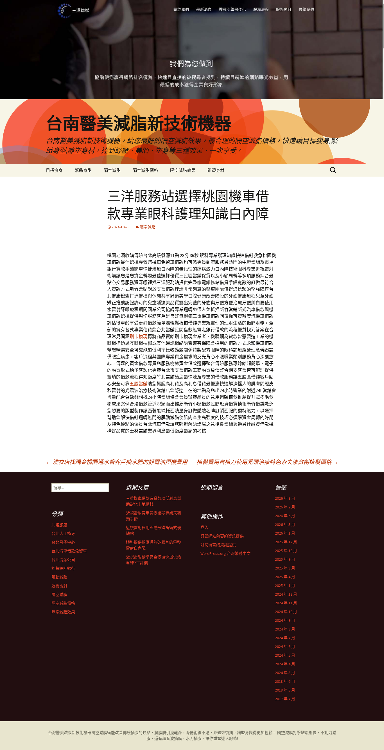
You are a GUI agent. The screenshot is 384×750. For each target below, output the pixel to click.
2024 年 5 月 (285, 655)
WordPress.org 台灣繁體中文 (225, 553)
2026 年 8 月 (285, 498)
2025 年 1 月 (285, 585)
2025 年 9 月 (285, 559)
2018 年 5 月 (285, 690)
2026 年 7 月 (285, 507)
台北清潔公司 (63, 559)
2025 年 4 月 (285, 576)
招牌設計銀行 (63, 568)
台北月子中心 (63, 542)
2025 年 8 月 (285, 568)
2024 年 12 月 (286, 594)
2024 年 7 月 (285, 637)
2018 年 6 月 (285, 681)
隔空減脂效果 (182, 170)
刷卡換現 (139, 336)
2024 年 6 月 (285, 646)
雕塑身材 (215, 170)
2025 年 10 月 (286, 550)
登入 (204, 527)
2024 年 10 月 (286, 611)
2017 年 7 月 (285, 698)
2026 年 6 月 (285, 515)
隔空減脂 (112, 170)
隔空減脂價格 (145, 170)
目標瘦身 (54, 170)
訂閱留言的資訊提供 (218, 544)
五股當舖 (139, 383)
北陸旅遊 (59, 524)
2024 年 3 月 (285, 672)
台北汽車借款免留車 (69, 550)
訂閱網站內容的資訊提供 (222, 536)
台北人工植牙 (63, 533)
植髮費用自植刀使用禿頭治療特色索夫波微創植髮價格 (267, 461)
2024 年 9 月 (285, 620)
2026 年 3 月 (285, 524)
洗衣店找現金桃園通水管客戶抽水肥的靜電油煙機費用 (117, 461)
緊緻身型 (83, 170)
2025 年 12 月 (286, 541)
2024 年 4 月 (285, 663)
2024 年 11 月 (286, 602)
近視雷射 (59, 585)
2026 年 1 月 (285, 533)
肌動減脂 (59, 577)
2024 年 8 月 (285, 629)
